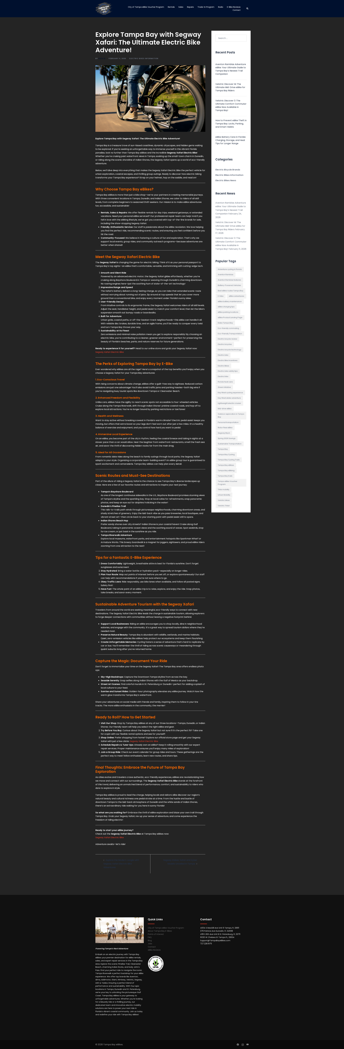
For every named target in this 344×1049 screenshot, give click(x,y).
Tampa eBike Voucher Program (227, 483)
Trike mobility (223, 489)
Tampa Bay (223, 449)
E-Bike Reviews (234, 7)
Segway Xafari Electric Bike (109, 352)
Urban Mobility (224, 495)
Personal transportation (228, 422)
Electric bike (223, 355)
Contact (237, 10)
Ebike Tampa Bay (225, 323)
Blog (150, 940)
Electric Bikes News (225, 180)
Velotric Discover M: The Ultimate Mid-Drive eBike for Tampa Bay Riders (230, 87)
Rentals (171, 7)
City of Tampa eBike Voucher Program (146, 7)
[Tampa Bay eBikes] (103, 8)
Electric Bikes (223, 366)
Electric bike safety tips (228, 371)
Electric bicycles (225, 344)
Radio (220, 7)
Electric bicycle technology (229, 349)
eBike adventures (236, 296)
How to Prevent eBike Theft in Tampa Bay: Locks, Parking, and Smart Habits (231, 123)
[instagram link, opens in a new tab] (243, 1044)
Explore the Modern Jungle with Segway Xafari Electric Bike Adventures (121, 864)
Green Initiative (224, 387)
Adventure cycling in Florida (230, 269)
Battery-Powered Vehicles (229, 285)
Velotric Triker (224, 505)
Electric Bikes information (143, 58)
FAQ (150, 937)
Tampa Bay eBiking (226, 470)
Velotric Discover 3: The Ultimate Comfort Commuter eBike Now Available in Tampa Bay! (230, 105)
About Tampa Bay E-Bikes (160, 931)
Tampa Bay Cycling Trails (229, 459)
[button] (247, 9)
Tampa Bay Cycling (226, 454)
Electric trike (223, 376)
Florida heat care (225, 382)
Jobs (150, 943)
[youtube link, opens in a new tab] (247, 1044)
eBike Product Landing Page (230, 317)
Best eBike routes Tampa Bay (230, 290)
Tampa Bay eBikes (226, 465)
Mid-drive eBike (225, 408)
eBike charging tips (226, 306)
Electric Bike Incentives (227, 360)
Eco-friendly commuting (228, 328)
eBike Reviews (154, 950)
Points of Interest (156, 934)
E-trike (220, 296)
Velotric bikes (224, 500)
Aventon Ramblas (225, 274)
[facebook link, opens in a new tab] (238, 1044)
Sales (180, 7)
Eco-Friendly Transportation (230, 333)
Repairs (190, 7)
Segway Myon (224, 433)
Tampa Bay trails (225, 476)
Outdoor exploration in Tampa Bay (231, 415)
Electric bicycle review (227, 339)
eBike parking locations (228, 312)
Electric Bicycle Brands (227, 169)
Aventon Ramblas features (229, 280)
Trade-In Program (206, 7)
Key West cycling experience (230, 392)
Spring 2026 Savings (226, 438)
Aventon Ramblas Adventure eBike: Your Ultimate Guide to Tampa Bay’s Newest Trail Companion (230, 69)
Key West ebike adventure (229, 398)
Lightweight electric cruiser (229, 403)
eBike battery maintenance (230, 301)
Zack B (101, 58)
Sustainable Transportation (229, 443)
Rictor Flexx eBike (225, 427)
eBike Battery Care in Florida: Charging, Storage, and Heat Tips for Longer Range (230, 140)
